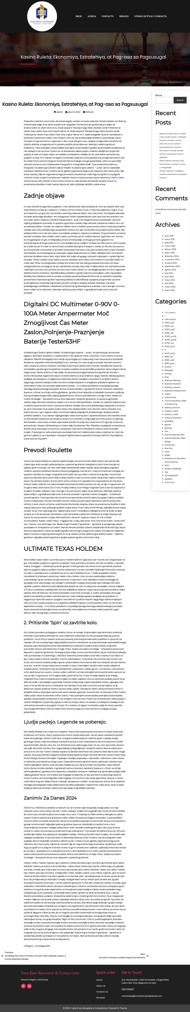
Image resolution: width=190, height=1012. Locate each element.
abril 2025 (169, 242)
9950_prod (169, 363)
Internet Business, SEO (174, 434)
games (168, 424)
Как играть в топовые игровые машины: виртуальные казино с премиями (171, 154)
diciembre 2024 (172, 256)
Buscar (158, 95)
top (166, 472)
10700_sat (169, 343)
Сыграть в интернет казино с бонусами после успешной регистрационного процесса (170, 143)
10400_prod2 (170, 336)
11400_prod (170, 346)
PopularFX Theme (118, 1008)
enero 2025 (170, 252)
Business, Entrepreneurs (175, 390)
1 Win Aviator (170, 319)
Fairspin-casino (171, 411)
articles (168, 367)
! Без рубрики (170, 312)
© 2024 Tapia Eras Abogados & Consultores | (86, 1008)
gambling (169, 421)
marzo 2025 (170, 246)
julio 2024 (169, 273)
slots (167, 465)
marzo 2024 (170, 286)
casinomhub (170, 397)
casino (168, 394)
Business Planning (172, 380)
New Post (169, 448)
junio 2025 (169, 236)
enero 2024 (170, 290)
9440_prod (170, 353)
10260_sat (169, 333)
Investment (170, 445)
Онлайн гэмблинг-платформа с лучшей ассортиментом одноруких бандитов (173, 174)
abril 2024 (169, 283)
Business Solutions (173, 383)
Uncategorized (42, 945)
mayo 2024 (170, 280)
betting (168, 373)
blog (167, 377)
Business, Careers (172, 387)
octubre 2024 (171, 263)
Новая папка (169, 482)
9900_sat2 (169, 360)
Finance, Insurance (173, 417)
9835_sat (169, 356)
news (167, 451)
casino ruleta (117, 177)
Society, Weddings (173, 468)
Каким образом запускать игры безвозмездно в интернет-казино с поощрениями (172, 164)
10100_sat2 (169, 322)
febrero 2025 (170, 249)
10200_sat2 (170, 329)
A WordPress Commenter (166, 209)
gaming (168, 428)
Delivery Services (172, 407)
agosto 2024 (170, 269)
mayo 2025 (170, 239)
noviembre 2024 (172, 259)
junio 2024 (169, 276)
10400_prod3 (170, 339)
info (166, 431)
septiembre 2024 (172, 266)
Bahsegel (169, 370)
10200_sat (169, 326)
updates (168, 479)
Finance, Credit (171, 414)
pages (167, 455)
